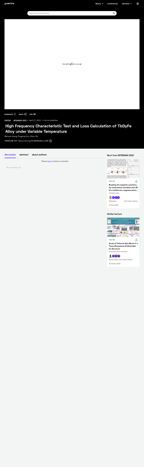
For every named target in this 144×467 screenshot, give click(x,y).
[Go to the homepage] (9, 3)
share (21, 114)
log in (49, 161)
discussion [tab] (10, 154)
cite (31, 114)
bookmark (8, 114)
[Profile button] (138, 3)
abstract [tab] (23, 154)
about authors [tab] (39, 154)
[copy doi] (52, 141)
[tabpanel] (54, 164)
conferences (112, 3)
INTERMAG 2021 (126, 155)
